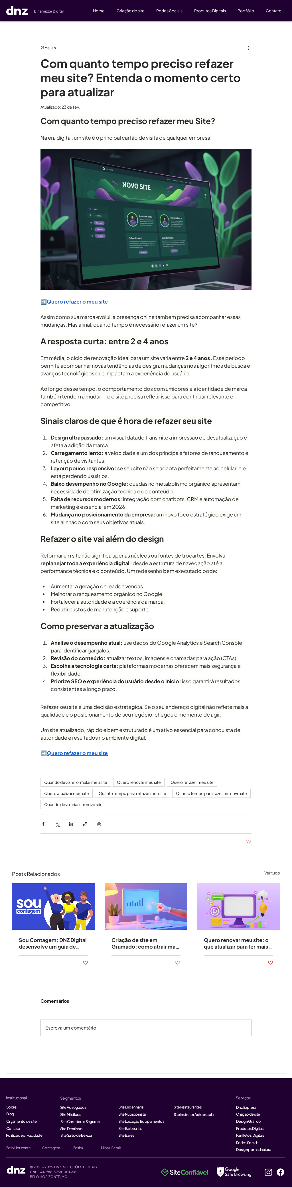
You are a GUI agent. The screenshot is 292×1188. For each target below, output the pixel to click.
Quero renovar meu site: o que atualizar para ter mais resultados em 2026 (236, 943)
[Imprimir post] (99, 824)
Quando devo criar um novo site (73, 804)
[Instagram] (268, 1172)
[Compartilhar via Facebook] (43, 824)
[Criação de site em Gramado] (146, 906)
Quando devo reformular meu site (75, 782)
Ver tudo (272, 872)
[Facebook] (280, 1172)
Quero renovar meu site (139, 782)
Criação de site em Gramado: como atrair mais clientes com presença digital (145, 943)
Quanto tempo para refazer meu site (132, 793)
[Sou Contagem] (53, 906)
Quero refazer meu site (192, 782)
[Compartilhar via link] (85, 824)
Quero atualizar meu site (66, 793)
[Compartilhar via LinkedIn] (71, 824)
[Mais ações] (248, 47)
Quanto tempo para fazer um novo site (211, 793)
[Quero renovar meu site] (238, 906)
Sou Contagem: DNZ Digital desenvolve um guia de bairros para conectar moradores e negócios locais (53, 943)
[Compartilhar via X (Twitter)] (57, 824)
